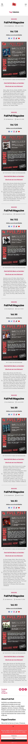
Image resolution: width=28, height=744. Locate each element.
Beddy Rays (22, 665)
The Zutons (11, 680)
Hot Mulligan (20, 472)
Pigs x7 (5, 677)
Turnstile (5, 481)
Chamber (15, 184)
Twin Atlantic (22, 386)
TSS (20, 582)
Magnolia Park (18, 192)
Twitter (3, 691)
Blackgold (5, 279)
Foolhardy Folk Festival (12, 565)
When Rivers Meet (20, 584)
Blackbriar (8, 562)
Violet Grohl (6, 200)
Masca (10, 194)
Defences (15, 186)
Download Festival (11, 94)
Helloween (18, 377)
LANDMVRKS (17, 568)
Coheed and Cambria (14, 467)
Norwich (23, 100)
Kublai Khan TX (6, 284)
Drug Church (21, 186)
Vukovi (9, 682)
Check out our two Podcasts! (14, 86)
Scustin (22, 288)
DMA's (4, 94)
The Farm (5, 680)
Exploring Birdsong (12, 669)
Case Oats (11, 374)
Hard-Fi (14, 97)
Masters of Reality (11, 674)
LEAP (20, 474)
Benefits (5, 666)
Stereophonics (11, 579)
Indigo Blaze (10, 379)
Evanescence (18, 96)
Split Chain (5, 385)
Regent (9, 574)
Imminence (6, 99)
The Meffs (14, 103)
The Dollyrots (17, 197)
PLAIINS (5, 574)
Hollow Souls (14, 472)
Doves (14, 668)
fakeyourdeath (6, 188)
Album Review (10, 90)
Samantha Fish (6, 576)
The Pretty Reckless (11, 198)
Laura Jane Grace (7, 570)
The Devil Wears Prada (8, 292)
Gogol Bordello (14, 282)
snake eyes (12, 290)
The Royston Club (11, 582)
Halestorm (16, 567)
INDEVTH (20, 671)
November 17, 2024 (20, 599)
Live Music (21, 99)
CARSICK (18, 91)
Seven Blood (6, 290)
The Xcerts (19, 198)
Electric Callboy (19, 94)
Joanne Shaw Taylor (8, 474)
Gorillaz (20, 282)
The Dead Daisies (16, 581)
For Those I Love (10, 376)
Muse (16, 100)
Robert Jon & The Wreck (9, 383)
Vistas (9, 481)
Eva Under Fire (10, 96)
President (18, 477)
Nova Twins (15, 382)
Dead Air (17, 374)
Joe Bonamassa (10, 568)
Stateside (16, 480)
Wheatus (13, 584)
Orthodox (13, 477)
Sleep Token (19, 578)
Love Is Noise (15, 285)
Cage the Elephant (12, 666)
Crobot (5, 186)
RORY (8, 478)
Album (4, 90)
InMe (4, 568)
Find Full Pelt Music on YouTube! (14, 83)
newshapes (19, 675)
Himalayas (22, 567)
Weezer (13, 105)
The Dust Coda (21, 679)
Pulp (22, 477)
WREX (16, 105)
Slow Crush (22, 383)
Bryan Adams (17, 279)
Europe (5, 96)
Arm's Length (22, 466)
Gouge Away (16, 189)
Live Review (6, 100)
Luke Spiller (10, 571)
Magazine (14, 19)
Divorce (21, 374)
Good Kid (10, 189)
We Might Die (12, 200)
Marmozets (6, 194)
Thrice (13, 386)
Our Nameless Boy (20, 194)
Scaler (16, 478)
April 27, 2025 (20, 495)
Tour (9, 105)
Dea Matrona (10, 93)
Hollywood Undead (21, 97)
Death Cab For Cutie (18, 93)
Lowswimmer (10, 475)
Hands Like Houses (13, 671)
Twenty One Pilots (10, 293)
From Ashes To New (19, 376)
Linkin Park (14, 570)
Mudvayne (12, 287)
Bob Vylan (11, 279)
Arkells (15, 90)
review (4, 102)
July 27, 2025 (20, 308)
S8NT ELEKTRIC (11, 288)
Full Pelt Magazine (14, 22)
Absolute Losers (7, 278)
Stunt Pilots (18, 579)
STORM (21, 480)
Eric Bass (5, 669)
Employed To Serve (17, 564)
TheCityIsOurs (17, 680)
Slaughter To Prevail (11, 578)
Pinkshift (24, 573)
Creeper (5, 469)
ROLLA (12, 677)
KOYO (14, 191)
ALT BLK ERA (17, 663)
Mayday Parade (22, 285)
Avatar (24, 90)
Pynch (20, 382)
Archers (11, 561)
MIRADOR (16, 380)
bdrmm (17, 665)
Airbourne (5, 466)
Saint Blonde (14, 102)
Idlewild (24, 282)
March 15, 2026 (20, 119)
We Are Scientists (12, 388)
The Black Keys (12, 385)
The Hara (9, 103)
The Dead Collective (8, 197)
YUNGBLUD (23, 481)
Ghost (12, 567)
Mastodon (11, 100)
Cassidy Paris (20, 562)
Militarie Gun (6, 287)
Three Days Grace (7, 386)
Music (19, 100)
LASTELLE (19, 284)
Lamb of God (19, 191)
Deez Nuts (10, 564)
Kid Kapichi (23, 379)
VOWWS (18, 481)
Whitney (20, 293)
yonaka (18, 200)
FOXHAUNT (21, 565)
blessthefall (6, 374)
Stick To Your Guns (12, 679)
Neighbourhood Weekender (9, 675)
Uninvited (5, 388)
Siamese (13, 195)
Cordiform (21, 467)
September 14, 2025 (20, 214)
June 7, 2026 (20, 26)
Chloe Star (19, 666)
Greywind (13, 377)
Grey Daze (21, 189)
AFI (12, 278)
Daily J (22, 279)
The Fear (17, 292)
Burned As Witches (7, 184)
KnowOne (11, 99)
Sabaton (9, 102)
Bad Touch (12, 665)
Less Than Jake (7, 380)
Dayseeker (9, 186)
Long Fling (8, 285)
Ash (15, 373)
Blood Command (22, 183)
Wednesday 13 (21, 388)
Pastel (24, 675)
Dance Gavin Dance (8, 281)
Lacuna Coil (14, 284)
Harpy (8, 472)
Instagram (4, 693)
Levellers (16, 99)
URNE (16, 293)
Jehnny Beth (17, 379)
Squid (6, 679)
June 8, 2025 (20, 402)
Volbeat (13, 481)
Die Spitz (15, 281)
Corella (5, 93)
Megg (12, 380)
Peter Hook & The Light (16, 573)
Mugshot (15, 475)
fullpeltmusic (11, 26)
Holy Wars (23, 377)
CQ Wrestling (21, 184)
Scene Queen (17, 576)
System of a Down (20, 290)
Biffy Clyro (18, 373)
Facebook (4, 689)
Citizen (22, 91)
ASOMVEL (20, 90)
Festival (23, 96)
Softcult (5, 579)
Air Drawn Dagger (7, 559)
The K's (23, 385)
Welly (12, 682)
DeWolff (9, 469)
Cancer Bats (13, 91)
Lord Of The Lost (11, 192)
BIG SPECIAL (6, 91)
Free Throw (20, 281)
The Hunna (22, 292)
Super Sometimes (20, 195)
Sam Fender (22, 574)
